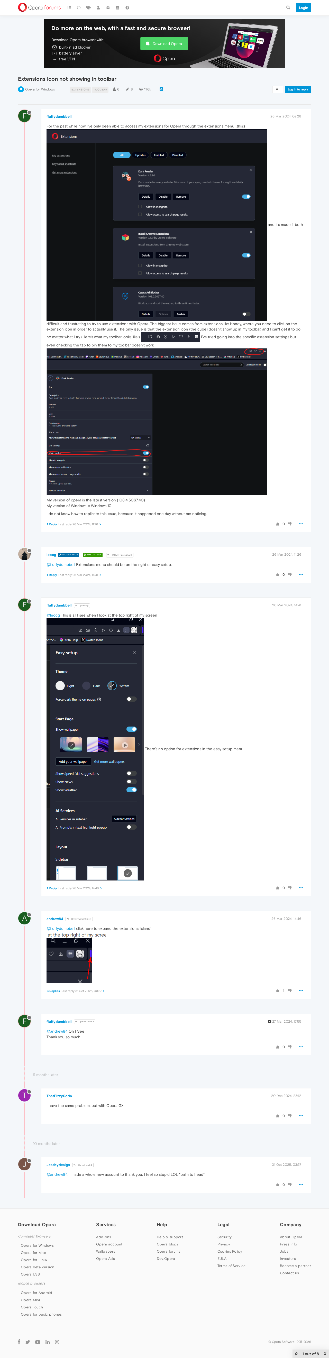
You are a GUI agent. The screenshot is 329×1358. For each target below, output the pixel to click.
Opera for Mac (33, 1253)
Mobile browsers (31, 1283)
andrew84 (55, 919)
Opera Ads (105, 1258)
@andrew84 (86, 1022)
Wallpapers (105, 1251)
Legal (223, 1224)
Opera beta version (37, 1267)
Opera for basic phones (41, 1314)
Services (106, 1224)
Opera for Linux (34, 1260)
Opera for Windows (40, 89)
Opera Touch (32, 1307)
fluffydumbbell (59, 116)
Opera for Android (36, 1293)
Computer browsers (34, 1236)
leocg (51, 555)
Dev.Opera (166, 1258)
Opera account (109, 1244)
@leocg (84, 605)
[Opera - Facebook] (19, 1342)
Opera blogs (167, 1244)
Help (162, 1224)
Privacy (223, 1244)
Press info (288, 1244)
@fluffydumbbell (121, 555)
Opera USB (30, 1274)
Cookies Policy (229, 1251)
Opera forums (168, 1251)
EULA (221, 1258)
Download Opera (167, 43)
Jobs (284, 1251)
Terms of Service (231, 1266)
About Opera (291, 1237)
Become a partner (295, 1266)
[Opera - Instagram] (57, 1342)
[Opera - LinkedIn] (47, 1342)
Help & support (170, 1237)
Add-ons (103, 1237)
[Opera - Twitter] (28, 1342)
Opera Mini (30, 1300)
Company (290, 1224)
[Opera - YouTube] (38, 1342)
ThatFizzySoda (59, 1096)
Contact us (289, 1273)
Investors (288, 1258)
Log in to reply (298, 89)
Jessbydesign (58, 1165)
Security (224, 1237)
